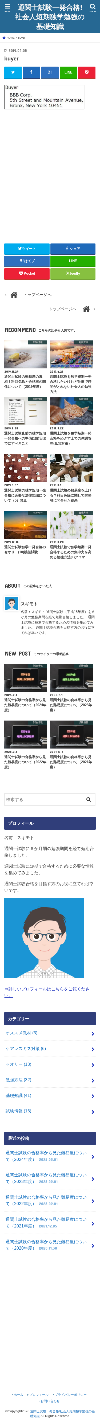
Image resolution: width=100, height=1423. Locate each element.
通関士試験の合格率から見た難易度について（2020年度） (46, 1245)
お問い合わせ (50, 1401)
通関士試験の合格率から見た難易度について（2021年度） (46, 1222)
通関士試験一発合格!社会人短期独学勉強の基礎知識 (50, 16)
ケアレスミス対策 (26, 1048)
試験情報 (18, 1110)
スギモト (29, 603)
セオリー (18, 1064)
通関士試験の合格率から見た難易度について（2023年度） (46, 1178)
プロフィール (39, 1394)
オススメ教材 (21, 1032)
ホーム (18, 1394)
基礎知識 (18, 1095)
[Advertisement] (50, 174)
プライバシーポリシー (71, 1394)
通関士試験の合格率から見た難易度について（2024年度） (46, 1156)
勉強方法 (18, 1079)
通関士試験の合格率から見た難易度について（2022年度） (46, 1200)
